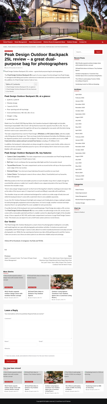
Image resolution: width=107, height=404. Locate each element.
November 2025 (80, 107)
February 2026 (79, 97)
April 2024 (78, 169)
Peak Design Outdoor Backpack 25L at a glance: (21, 87)
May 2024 (78, 166)
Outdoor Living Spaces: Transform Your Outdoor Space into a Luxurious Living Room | (88, 74)
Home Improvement (35, 42)
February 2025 (79, 137)
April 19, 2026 (94, 389)
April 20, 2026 (74, 391)
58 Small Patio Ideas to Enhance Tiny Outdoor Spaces (35, 293)
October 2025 (79, 110)
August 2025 (79, 117)
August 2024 (79, 156)
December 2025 (80, 104)
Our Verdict (10, 91)
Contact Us (82, 42)
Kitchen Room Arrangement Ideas (54, 42)
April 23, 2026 (13, 297)
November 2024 (80, 146)
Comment (8, 318)
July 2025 (78, 120)
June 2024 (78, 163)
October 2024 (79, 150)
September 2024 (80, 153)
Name (7, 341)
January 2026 (79, 101)
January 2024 (79, 179)
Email (41, 341)
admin (7, 67)
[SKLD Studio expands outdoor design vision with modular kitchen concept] (14, 281)
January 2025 (79, 140)
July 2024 (78, 159)
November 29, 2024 (15, 67)
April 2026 (78, 94)
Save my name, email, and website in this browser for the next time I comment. (30, 356)
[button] (103, 42)
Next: (56, 260)
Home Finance (8, 42)
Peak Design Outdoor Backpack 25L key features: (22, 89)
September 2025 (80, 114)
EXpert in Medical (79, 212)
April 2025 (78, 130)
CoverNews (59, 401)
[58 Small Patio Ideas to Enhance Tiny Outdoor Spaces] (38, 281)
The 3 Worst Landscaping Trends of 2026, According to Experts (87, 80)
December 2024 (80, 143)
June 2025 (78, 124)
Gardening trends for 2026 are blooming (87, 84)
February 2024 (79, 176)
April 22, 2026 (36, 297)
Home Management (21, 42)
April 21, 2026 (60, 299)
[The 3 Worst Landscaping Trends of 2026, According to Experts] (73, 377)
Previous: (21, 258)
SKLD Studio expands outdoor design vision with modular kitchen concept (13, 293)
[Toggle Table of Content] (35, 84)
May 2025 (78, 127)
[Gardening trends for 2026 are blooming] (94, 377)
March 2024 (79, 172)
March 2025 (79, 133)
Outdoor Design (72, 42)
